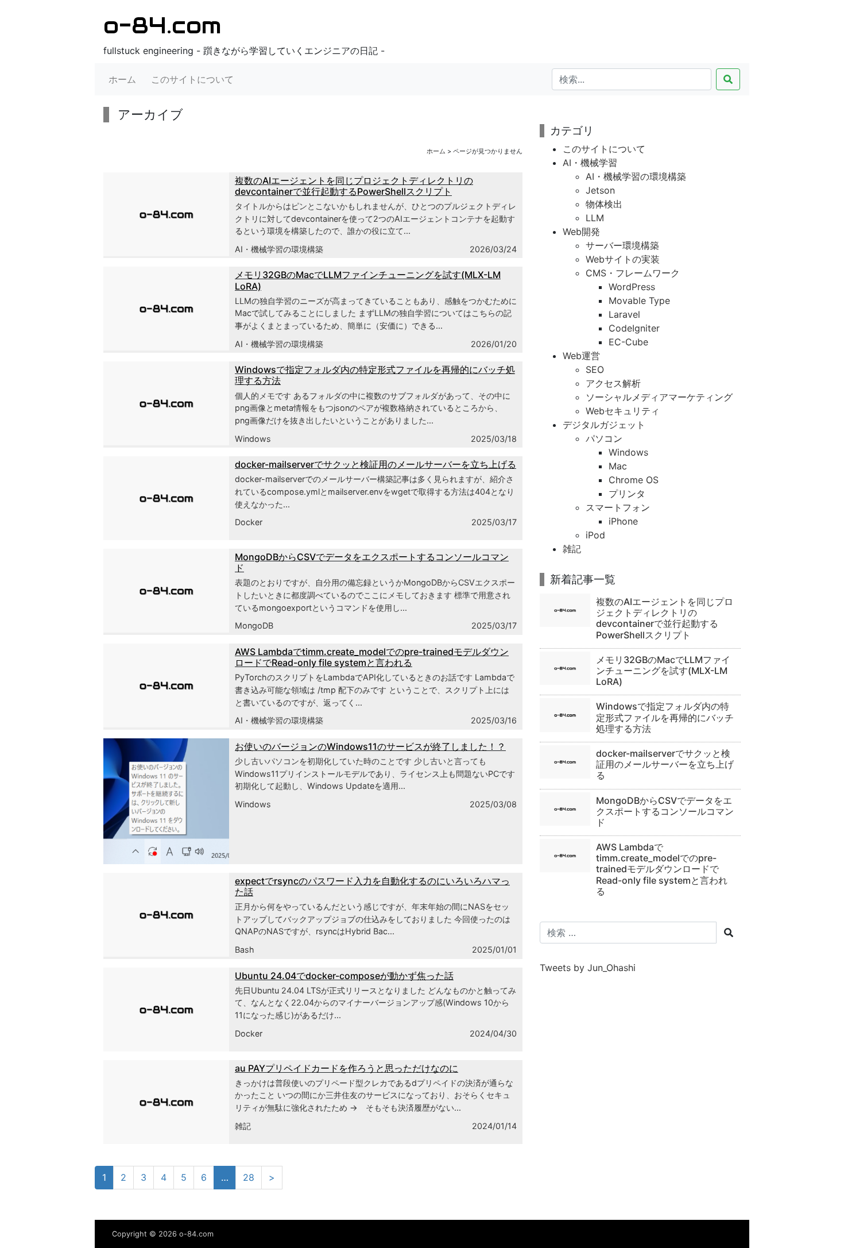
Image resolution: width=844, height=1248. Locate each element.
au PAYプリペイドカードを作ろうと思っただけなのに (346, 1068)
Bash (244, 949)
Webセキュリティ (623, 411)
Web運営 (581, 355)
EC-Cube (628, 342)
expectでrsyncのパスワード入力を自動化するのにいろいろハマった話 (372, 886)
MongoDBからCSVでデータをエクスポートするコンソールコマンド (372, 562)
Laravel (624, 314)
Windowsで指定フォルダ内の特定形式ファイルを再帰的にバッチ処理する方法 (375, 375)
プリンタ (627, 493)
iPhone (623, 521)
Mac (618, 466)
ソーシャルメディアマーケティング (659, 397)
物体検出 (604, 204)
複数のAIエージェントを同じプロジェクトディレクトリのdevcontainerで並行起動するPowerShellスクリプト (354, 186)
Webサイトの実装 (623, 259)
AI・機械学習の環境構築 (279, 249)
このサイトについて (192, 79)
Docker (248, 522)
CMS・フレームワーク (633, 273)
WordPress (632, 286)
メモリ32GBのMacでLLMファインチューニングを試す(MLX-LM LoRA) (368, 280)
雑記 (243, 1126)
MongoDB (254, 625)
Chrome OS (634, 480)
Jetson (600, 190)
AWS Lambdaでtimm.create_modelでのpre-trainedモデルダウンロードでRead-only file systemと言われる (372, 657)
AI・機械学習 (590, 162)
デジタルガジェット (604, 424)
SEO (595, 369)
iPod (595, 535)
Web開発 (581, 231)
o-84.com (162, 25)
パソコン (604, 438)
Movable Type (639, 300)
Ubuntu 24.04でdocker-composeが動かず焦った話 (344, 975)
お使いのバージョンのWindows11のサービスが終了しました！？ (370, 746)
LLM (595, 218)
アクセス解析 (613, 383)
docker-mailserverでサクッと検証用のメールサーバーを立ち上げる (375, 464)
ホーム (122, 79)
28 (248, 1177)
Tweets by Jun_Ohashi (588, 967)
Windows (253, 439)
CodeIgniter (634, 328)
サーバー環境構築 (622, 245)
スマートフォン (618, 507)
